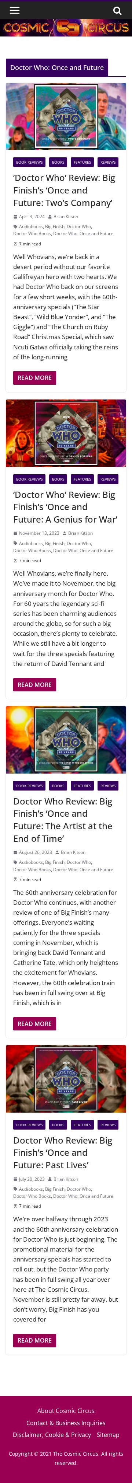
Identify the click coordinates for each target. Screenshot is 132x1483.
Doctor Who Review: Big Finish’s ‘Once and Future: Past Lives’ (62, 1152)
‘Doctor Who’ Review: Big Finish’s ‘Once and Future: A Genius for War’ (65, 506)
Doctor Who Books (32, 233)
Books (58, 162)
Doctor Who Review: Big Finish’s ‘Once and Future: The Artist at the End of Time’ (63, 819)
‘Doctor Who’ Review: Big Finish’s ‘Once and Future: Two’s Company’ (64, 189)
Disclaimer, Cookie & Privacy (52, 1435)
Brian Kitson (66, 216)
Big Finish (55, 226)
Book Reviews (29, 162)
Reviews (107, 162)
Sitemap (108, 1435)
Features (82, 162)
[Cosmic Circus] (66, 24)
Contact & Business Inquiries (66, 1423)
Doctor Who (79, 226)
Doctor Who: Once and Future (83, 233)
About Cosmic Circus (66, 1411)
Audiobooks (31, 226)
